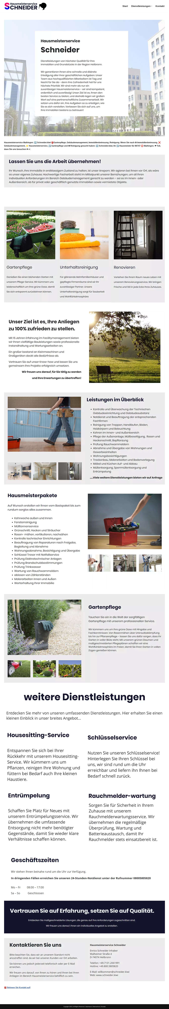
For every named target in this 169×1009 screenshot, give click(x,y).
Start (125, 6)
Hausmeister (14, 201)
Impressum (88, 1006)
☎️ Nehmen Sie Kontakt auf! (17, 987)
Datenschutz (96, 1006)
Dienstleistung (35, 201)
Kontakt (160, 6)
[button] (151, 6)
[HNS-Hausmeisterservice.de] (25, 6)
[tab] (14, 201)
